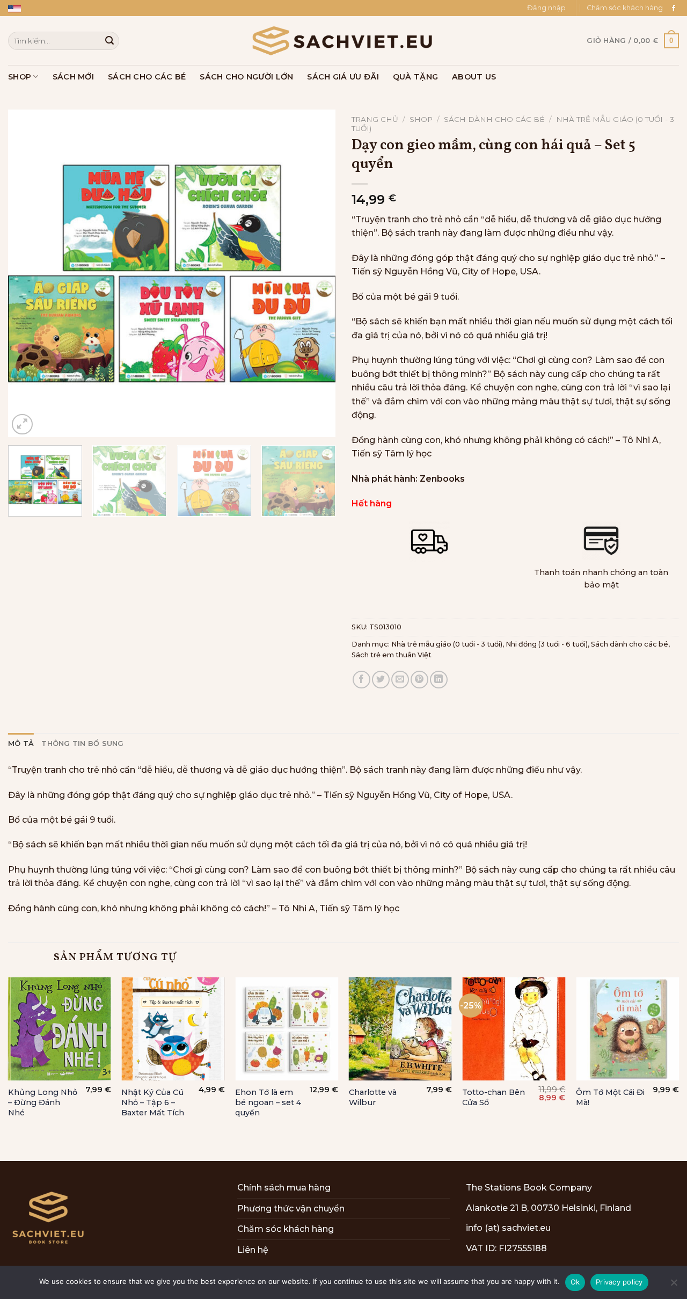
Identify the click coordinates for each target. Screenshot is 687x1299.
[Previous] (28, 273)
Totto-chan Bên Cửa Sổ (493, 1097)
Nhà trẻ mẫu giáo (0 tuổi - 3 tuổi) (446, 644)
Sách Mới (73, 77)
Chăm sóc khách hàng (625, 8)
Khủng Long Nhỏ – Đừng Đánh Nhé (42, 1102)
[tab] (21, 743)
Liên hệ (252, 1250)
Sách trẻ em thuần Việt (392, 655)
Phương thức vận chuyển (291, 1208)
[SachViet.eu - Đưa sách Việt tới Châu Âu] (343, 41)
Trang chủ (375, 119)
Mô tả (21, 743)
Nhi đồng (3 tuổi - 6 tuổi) (547, 644)
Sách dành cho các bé (494, 119)
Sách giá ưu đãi (342, 77)
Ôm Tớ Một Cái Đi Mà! (610, 1097)
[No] (673, 1285)
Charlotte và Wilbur (373, 1097)
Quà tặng (415, 77)
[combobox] (63, 40)
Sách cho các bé (147, 77)
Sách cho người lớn (246, 77)
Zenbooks (442, 479)
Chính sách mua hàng (284, 1187)
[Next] (315, 273)
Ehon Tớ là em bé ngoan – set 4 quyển (268, 1102)
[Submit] (109, 41)
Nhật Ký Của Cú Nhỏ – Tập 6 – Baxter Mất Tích (152, 1102)
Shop (19, 77)
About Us (474, 77)
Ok (575, 1282)
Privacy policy (619, 1282)
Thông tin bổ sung (82, 743)
